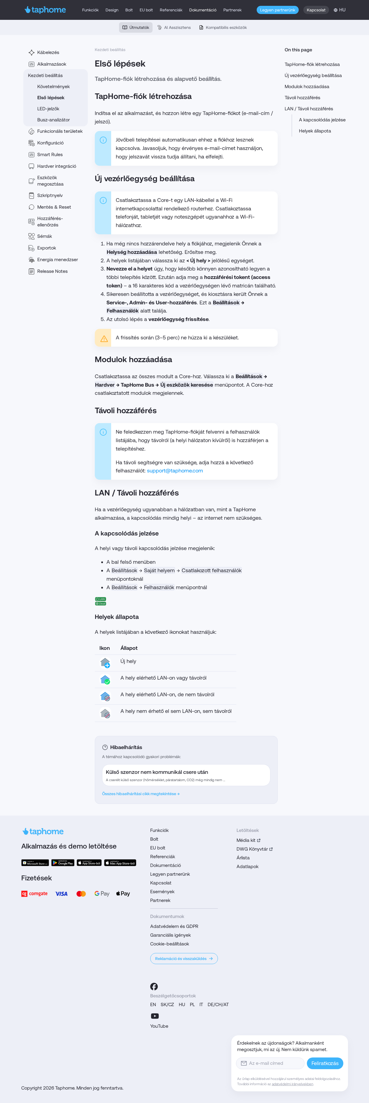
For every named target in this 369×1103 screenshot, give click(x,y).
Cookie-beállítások (169, 944)
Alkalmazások (51, 64)
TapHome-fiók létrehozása (312, 64)
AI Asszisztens (177, 27)
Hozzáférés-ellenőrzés (50, 222)
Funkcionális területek (60, 131)
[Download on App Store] (89, 863)
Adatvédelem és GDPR (174, 926)
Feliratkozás (325, 1063)
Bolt (129, 10)
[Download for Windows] (35, 863)
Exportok (46, 248)
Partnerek (232, 10)
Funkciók (90, 10)
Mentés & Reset (54, 207)
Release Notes (52, 271)
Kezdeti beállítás (45, 75)
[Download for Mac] (120, 863)
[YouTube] (155, 1016)
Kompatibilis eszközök (226, 27)
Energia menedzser (57, 259)
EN (153, 1004)
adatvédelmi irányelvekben (292, 1084)
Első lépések (50, 97)
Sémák (44, 236)
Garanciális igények (170, 935)
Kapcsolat (316, 10)
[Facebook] (154, 986)
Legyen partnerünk (277, 10)
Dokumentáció (202, 10)
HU (182, 1004)
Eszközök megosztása (50, 181)
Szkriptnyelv (50, 195)
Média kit (246, 840)
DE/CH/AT (218, 1004)
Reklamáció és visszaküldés (181, 958)
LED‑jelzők (48, 108)
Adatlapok (247, 866)
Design (112, 10)
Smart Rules (50, 154)
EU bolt (146, 10)
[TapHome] (45, 10)
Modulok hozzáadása (307, 86)
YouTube (159, 1026)
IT (201, 1004)
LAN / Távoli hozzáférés (309, 108)
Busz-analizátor (53, 120)
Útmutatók (139, 27)
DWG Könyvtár (252, 849)
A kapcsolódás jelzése (322, 120)
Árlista (243, 858)
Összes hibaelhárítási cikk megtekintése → (141, 793)
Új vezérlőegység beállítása (313, 75)
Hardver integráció (56, 166)
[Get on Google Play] (62, 863)
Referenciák (171, 10)
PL (192, 1004)
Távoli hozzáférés (302, 97)
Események (162, 891)
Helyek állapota (315, 131)
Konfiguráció (50, 143)
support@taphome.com (175, 470)
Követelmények (53, 86)
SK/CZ (167, 1004)
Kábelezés (48, 52)
